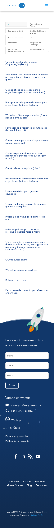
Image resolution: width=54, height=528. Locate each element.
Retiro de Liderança (15, 280)
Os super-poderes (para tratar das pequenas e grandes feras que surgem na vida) (25, 156)
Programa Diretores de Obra (16, 50)
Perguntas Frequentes (16, 435)
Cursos (27, 481)
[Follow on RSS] (31, 459)
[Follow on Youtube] (38, 459)
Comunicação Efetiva (36, 25)
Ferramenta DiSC (15, 31)
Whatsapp (16, 420)
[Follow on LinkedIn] (23, 459)
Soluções (14, 481)
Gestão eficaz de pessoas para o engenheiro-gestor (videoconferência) (25, 91)
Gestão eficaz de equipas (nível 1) (23, 168)
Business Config (37, 515)
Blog (29, 485)
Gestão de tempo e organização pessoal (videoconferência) (26, 141)
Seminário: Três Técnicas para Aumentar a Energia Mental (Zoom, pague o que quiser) (26, 77)
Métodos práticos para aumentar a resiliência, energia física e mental (23, 230)
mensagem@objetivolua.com (26, 405)
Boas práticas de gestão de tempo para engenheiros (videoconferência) (26, 103)
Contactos (41, 485)
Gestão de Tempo (15, 38)
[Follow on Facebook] (16, 459)
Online (33, 38)
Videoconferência (37, 49)
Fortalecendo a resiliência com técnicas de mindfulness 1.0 (26, 129)
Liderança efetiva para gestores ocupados (21, 192)
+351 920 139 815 (21, 410)
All (9, 24)
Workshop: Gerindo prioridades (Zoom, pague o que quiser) (26, 116)
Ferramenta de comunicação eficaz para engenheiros (26, 291)
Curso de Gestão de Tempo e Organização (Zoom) (21, 63)
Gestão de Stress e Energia (38, 32)
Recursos (40, 481)
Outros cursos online (16, 259)
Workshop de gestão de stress (21, 269)
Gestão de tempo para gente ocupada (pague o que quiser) (25, 205)
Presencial (12, 42)
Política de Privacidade (17, 440)
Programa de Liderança (35, 43)
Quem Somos (15, 485)
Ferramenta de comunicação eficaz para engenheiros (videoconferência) (26, 179)
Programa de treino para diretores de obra (25, 218)
